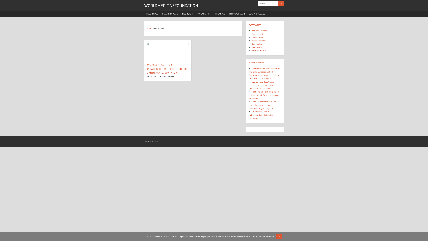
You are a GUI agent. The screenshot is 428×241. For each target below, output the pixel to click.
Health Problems (170, 13)
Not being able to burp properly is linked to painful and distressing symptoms (264, 95)
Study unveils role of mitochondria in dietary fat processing (261, 115)
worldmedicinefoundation (171, 5)
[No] (425, 236)
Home (149, 28)
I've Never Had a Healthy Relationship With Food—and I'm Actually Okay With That (167, 69)
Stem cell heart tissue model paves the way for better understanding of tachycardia (262, 105)
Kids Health (187, 13)
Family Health (203, 13)
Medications (219, 13)
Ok (279, 236)
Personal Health (237, 13)
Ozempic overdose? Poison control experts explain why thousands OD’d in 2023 (262, 85)
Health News (152, 13)
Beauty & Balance (257, 13)
